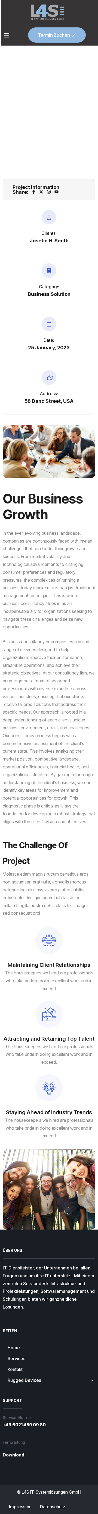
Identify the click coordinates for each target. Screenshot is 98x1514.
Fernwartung (14, 1442)
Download (13, 1455)
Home (37, 100)
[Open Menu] (7, 35)
